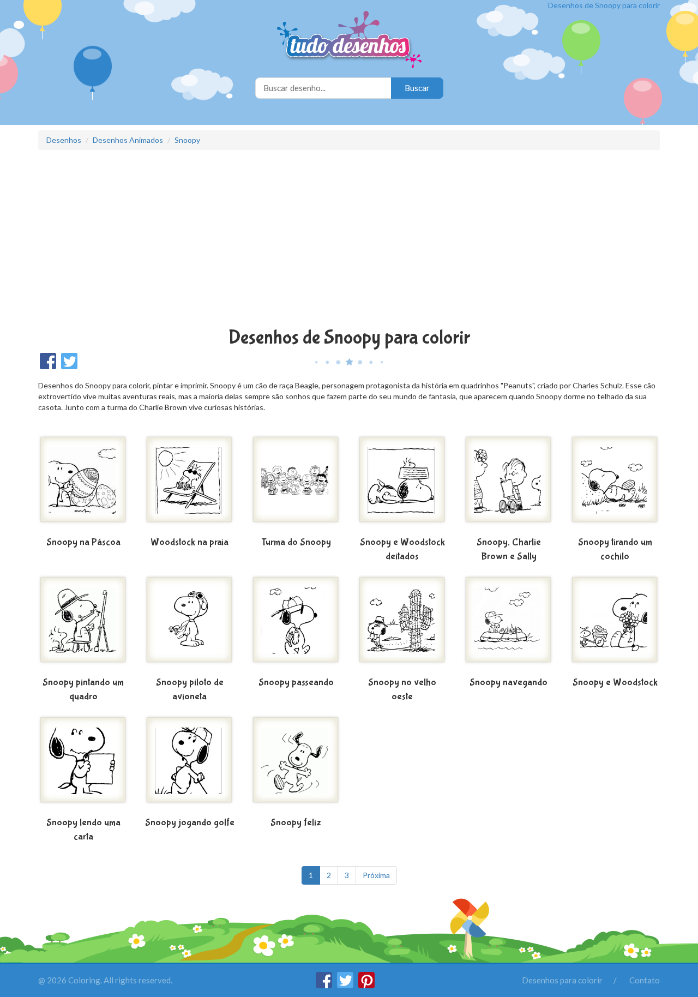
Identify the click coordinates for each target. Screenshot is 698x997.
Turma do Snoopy (296, 542)
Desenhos (63, 140)
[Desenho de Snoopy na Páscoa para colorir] (83, 484)
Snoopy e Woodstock (615, 682)
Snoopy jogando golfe (189, 822)
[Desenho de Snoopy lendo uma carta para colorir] (83, 764)
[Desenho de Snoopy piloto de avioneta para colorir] (189, 624)
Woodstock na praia (189, 542)
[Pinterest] (366, 985)
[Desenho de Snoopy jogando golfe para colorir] (189, 764)
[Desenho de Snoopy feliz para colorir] (296, 764)
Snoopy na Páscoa (83, 542)
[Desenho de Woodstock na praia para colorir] (189, 484)
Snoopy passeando (296, 682)
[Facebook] (324, 985)
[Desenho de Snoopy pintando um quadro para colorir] (83, 624)
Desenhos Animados (128, 140)
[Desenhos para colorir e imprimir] (349, 40)
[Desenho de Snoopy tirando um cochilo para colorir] (615, 484)
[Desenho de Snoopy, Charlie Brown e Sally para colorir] (508, 484)
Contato (644, 980)
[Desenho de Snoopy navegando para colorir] (508, 624)
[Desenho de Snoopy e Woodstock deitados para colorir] (402, 484)
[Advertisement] (349, 240)
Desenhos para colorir (562, 980)
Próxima (376, 875)
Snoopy (187, 140)
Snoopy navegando (508, 682)
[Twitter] (346, 985)
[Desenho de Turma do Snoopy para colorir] (296, 484)
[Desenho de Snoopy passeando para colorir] (296, 624)
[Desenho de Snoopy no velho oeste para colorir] (402, 624)
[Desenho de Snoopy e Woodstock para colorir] (615, 624)
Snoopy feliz (295, 822)
